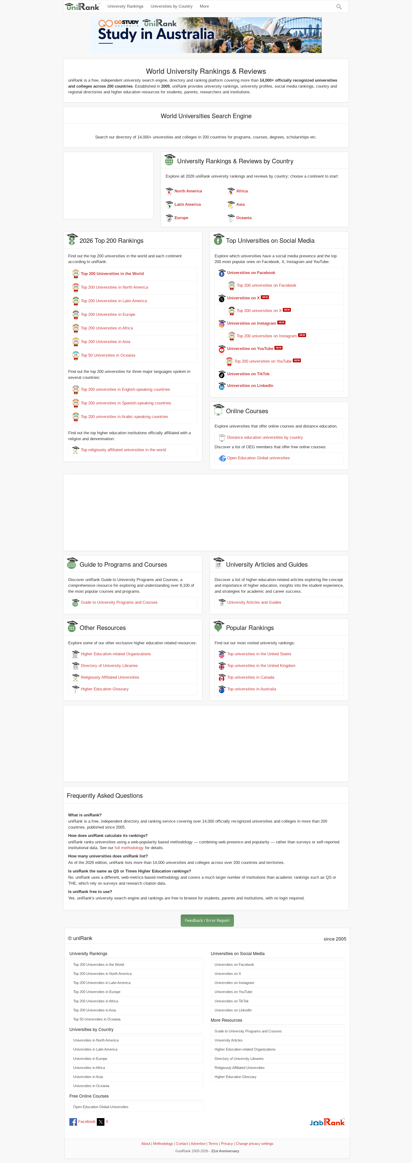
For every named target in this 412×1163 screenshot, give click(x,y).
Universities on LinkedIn (233, 1010)
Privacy (227, 1144)
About (145, 1144)
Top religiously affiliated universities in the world (123, 450)
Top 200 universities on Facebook (266, 285)
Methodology (163, 1144)
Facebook (87, 1121)
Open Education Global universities (258, 458)
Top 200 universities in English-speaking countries (125, 389)
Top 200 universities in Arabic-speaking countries (124, 417)
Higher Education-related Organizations (116, 654)
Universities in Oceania (91, 1086)
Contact (182, 1144)
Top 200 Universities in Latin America (114, 301)
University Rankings (126, 6)
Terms (213, 1144)
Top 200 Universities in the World (98, 965)
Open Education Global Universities (101, 1107)
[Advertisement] (108, 185)
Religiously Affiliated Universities (110, 677)
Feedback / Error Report (207, 920)
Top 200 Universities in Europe (108, 314)
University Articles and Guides (254, 602)
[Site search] (339, 6)
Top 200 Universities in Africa (107, 328)
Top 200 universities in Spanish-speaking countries (126, 403)
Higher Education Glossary (105, 689)
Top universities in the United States (259, 654)
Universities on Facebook (234, 965)
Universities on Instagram (234, 983)
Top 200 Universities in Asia (105, 342)
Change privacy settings (254, 1144)
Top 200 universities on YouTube (263, 361)
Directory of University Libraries (109, 666)
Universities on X (228, 974)
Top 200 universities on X (259, 311)
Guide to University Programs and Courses (119, 602)
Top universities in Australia (251, 689)
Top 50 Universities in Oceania (108, 355)
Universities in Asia (88, 1077)
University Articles (229, 1040)
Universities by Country (172, 6)
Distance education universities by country (265, 437)
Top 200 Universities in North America (114, 287)
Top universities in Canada (250, 677)
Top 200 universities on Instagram (267, 336)
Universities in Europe (90, 1059)
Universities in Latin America (95, 1049)
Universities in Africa (89, 1068)
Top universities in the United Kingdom (261, 666)
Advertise (198, 1144)
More (204, 6)
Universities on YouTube (233, 992)
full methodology (129, 848)
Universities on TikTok (232, 1001)
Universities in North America (95, 1040)
